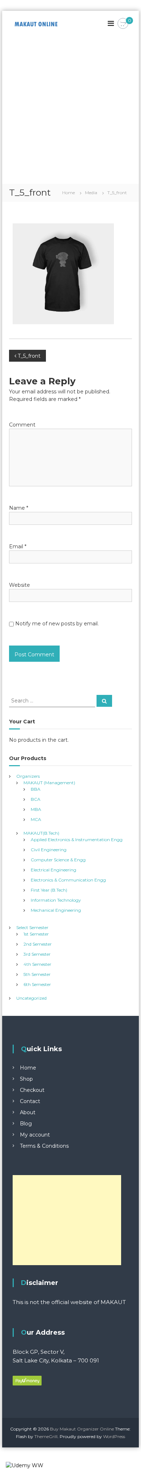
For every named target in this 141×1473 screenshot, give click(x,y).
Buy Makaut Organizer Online (82, 1429)
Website (19, 585)
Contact (30, 1101)
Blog (26, 1123)
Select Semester (32, 927)
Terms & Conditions (44, 1146)
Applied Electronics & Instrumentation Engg (77, 839)
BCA (35, 799)
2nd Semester (38, 944)
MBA (36, 809)
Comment (22, 424)
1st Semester (36, 934)
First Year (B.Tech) (49, 890)
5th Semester (37, 974)
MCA (36, 819)
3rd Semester (37, 954)
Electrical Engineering (53, 869)
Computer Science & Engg (58, 859)
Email (17, 546)
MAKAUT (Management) (49, 782)
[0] (123, 24)
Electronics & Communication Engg (68, 880)
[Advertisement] (70, 110)
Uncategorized (31, 998)
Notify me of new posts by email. (57, 623)
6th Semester (37, 984)
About (27, 1112)
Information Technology (56, 900)
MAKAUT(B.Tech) (41, 833)
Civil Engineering (49, 849)
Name (18, 508)
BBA (35, 789)
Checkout (32, 1090)
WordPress (114, 1436)
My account (35, 1134)
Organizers (28, 776)
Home (28, 1067)
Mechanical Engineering (56, 910)
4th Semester (37, 964)
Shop (26, 1079)
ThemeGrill (45, 1436)
